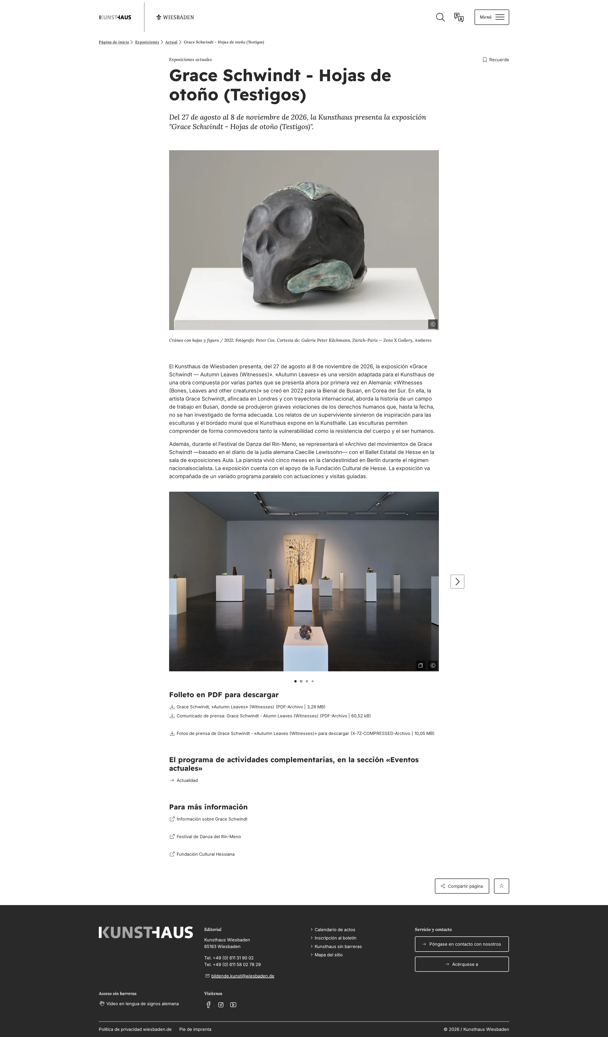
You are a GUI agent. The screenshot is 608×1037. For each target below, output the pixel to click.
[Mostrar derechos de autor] (432, 323)
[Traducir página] (459, 17)
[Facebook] (208, 1004)
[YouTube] (233, 1004)
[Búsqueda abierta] (440, 17)
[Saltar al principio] (501, 886)
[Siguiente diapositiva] (457, 582)
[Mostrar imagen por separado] (419, 323)
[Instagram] (221, 1004)
